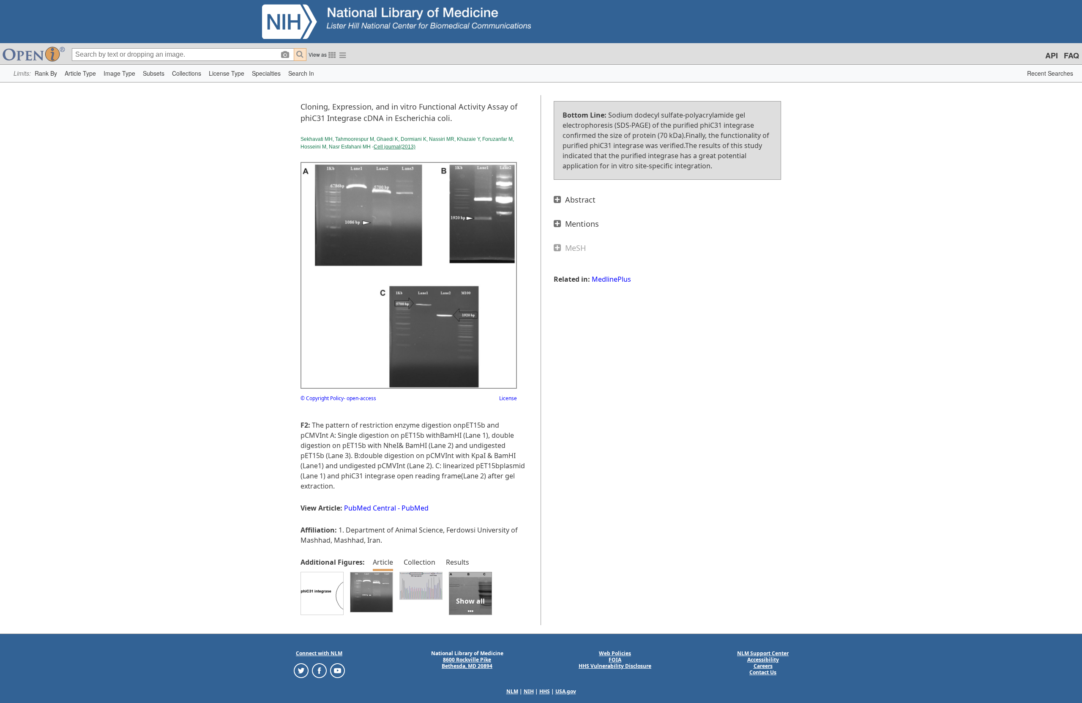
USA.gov (565, 691)
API (1051, 55)
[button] (46, 73)
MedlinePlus (611, 279)
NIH (529, 691)
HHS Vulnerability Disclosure (615, 666)
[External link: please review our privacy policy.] (301, 670)
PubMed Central (370, 508)
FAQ (1071, 55)
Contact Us (762, 672)
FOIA (615, 659)
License (508, 398)
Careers (763, 666)
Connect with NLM (319, 653)
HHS (544, 691)
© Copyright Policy (322, 398)
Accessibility (763, 659)
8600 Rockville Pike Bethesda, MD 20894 (467, 663)
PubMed (415, 508)
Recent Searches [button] (1050, 73)
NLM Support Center (763, 653)
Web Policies (615, 653)
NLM (512, 691)
